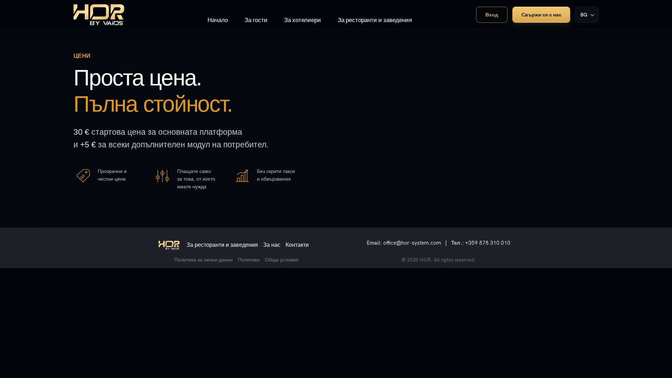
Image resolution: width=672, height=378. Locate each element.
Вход (491, 15)
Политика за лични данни (203, 260)
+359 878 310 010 (487, 242)
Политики (249, 260)
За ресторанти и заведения (222, 244)
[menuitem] (217, 11)
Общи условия (282, 260)
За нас (271, 244)
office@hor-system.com (412, 242)
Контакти (297, 244)
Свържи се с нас (541, 15)
